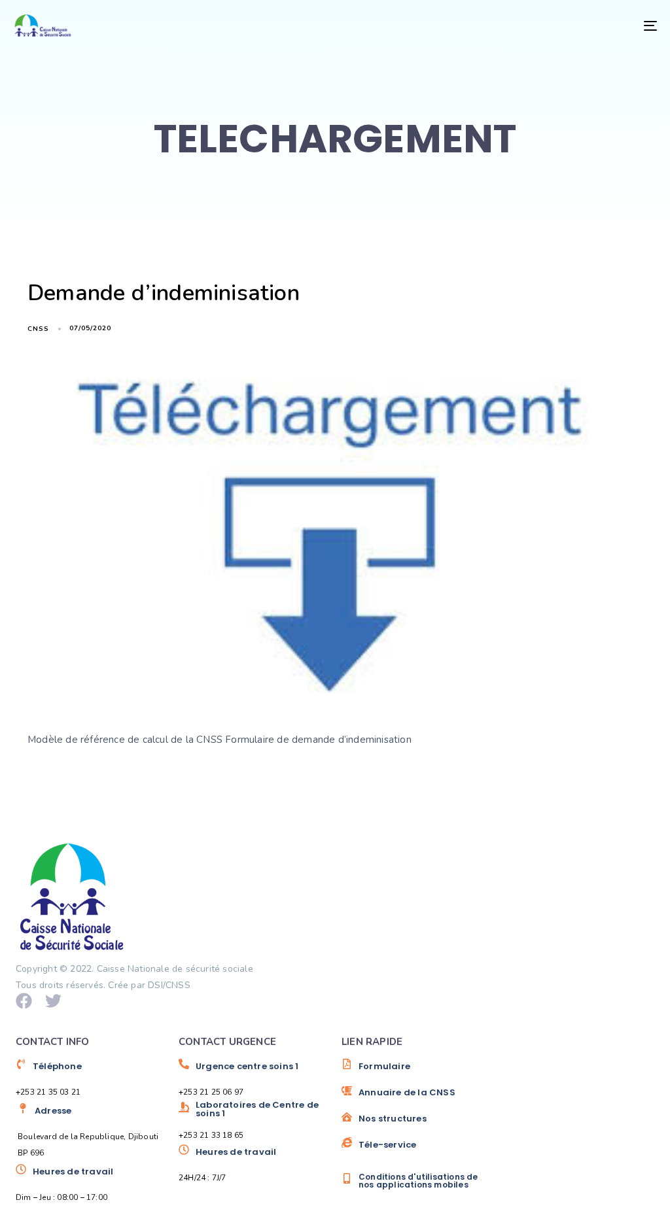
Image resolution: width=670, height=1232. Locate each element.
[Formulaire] (416, 1071)
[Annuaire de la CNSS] (416, 1097)
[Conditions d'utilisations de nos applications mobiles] (416, 1180)
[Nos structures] (416, 1123)
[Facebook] (24, 1001)
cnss (38, 329)
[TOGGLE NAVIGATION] (549, 25)
